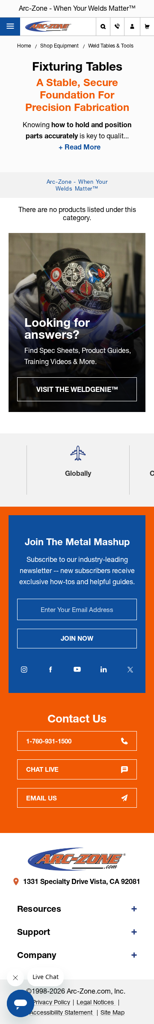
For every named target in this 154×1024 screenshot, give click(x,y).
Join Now (77, 638)
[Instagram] (24, 669)
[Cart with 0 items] (147, 27)
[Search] (103, 27)
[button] (78, 456)
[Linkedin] (103, 669)
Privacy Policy (51, 1002)
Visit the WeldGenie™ (77, 389)
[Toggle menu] (10, 27)
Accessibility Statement (62, 1012)
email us (41, 798)
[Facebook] (50, 669)
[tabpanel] (77, 322)
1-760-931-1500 (48, 741)
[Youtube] (77, 669)
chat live (42, 769)
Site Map (112, 1012)
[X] (130, 669)
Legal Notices (96, 1002)
